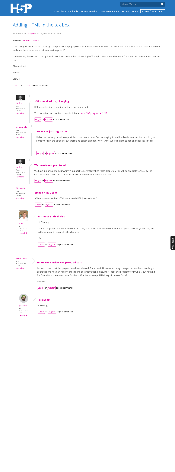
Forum (125, 11)
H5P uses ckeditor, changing (51, 101)
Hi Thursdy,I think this (51, 216)
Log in (135, 11)
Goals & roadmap (110, 11)
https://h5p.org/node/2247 (93, 113)
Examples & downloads (66, 11)
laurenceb (21, 127)
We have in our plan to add (50, 165)
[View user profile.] (20, 99)
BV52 (22, 223)
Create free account (152, 11)
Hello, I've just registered (52, 131)
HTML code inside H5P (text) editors (59, 262)
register (27, 85)
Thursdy (20, 188)
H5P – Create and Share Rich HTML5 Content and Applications (21, 8)
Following (44, 299)
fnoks (19, 103)
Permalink (20, 113)
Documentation (89, 11)
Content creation (30, 40)
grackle (23, 305)
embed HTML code (46, 192)
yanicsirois (21, 258)
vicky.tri (31, 33)
